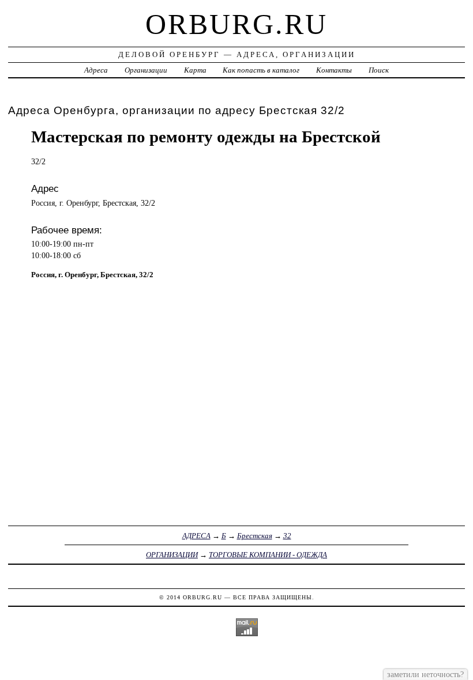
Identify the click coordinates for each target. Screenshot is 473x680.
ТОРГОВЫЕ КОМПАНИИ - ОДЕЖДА (268, 554)
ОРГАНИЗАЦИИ (172, 554)
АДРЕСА (196, 535)
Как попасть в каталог (261, 70)
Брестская (254, 535)
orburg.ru (236, 24)
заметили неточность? (425, 674)
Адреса (96, 70)
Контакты (334, 70)
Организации (146, 70)
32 (287, 535)
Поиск (379, 70)
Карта (195, 70)
